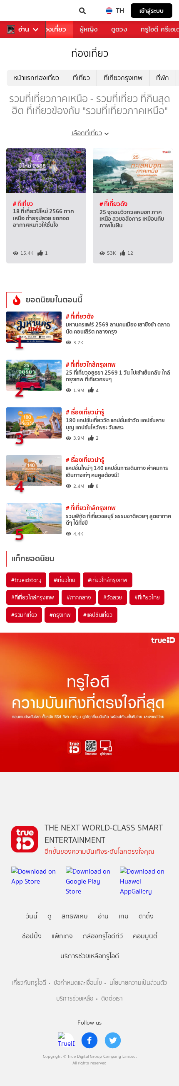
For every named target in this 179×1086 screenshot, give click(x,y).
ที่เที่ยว (81, 78)
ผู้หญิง (89, 29)
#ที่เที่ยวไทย (146, 597)
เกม (124, 916)
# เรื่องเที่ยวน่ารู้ (85, 412)
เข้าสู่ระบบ (151, 10)
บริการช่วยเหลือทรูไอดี (89, 956)
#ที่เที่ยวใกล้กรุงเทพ (32, 597)
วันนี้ (31, 916)
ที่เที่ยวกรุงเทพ (123, 78)
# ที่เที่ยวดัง (113, 204)
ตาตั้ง (146, 916)
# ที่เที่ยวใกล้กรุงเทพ (91, 364)
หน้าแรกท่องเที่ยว (36, 78)
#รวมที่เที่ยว (24, 615)
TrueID (23, 11)
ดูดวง (119, 29)
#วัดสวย (112, 597)
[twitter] (112, 1040)
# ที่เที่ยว (23, 203)
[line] (66, 1040)
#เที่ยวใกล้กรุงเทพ (107, 580)
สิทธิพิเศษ (75, 916)
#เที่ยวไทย (64, 580)
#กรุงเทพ (60, 615)
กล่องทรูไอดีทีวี (103, 936)
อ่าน (23, 29)
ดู (49, 916)
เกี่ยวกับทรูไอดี (29, 983)
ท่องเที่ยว (53, 29)
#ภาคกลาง (79, 597)
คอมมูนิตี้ (145, 936)
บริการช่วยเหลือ (74, 998)
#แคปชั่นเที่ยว (97, 615)
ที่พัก (162, 78)
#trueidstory (26, 580)
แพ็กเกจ (62, 936)
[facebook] (89, 1040)
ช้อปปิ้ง (32, 936)
